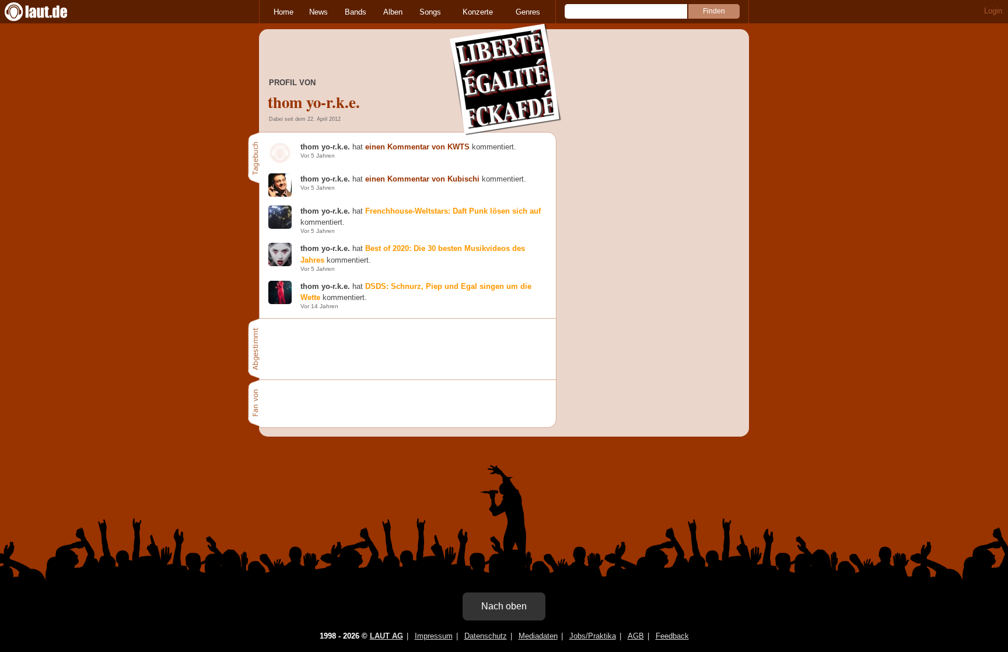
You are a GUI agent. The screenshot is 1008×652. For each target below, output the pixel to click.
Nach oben (504, 606)
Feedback (672, 636)
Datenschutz (485, 636)
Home (283, 12)
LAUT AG (386, 636)
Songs (430, 12)
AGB (636, 636)
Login (993, 10)
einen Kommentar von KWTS (417, 146)
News (318, 12)
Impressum (434, 636)
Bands (355, 12)
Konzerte (478, 12)
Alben (392, 12)
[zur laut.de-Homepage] (46, 11)
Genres (528, 12)
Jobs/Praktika (592, 636)
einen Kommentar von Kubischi (422, 179)
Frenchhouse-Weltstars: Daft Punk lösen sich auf (453, 211)
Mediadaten (538, 636)
